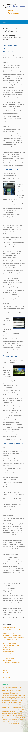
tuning (15, 721)
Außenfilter (4, 693)
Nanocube (5, 715)
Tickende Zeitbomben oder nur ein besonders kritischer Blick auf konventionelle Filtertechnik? (14, 639)
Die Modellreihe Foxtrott (8, 658)
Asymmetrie (5, 39)
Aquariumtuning (9, 35)
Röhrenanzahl (16, 719)
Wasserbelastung (5, 723)
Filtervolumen (6, 702)
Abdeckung (8, 687)
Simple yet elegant (10, 721)
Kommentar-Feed (7, 675)
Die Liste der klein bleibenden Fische (11, 662)
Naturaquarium (20, 717)
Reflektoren (11, 719)
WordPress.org (6, 677)
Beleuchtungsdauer (5, 695)
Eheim (19, 698)
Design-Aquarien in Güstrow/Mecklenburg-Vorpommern (15, 697)
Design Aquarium (5, 698)
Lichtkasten (18, 707)
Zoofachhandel (14, 723)
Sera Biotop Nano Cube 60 (9, 643)
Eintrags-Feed (6, 673)
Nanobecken (19, 713)
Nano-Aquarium (13, 713)
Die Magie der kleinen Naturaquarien (11, 653)
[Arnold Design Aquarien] (14, 6)
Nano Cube (12, 715)
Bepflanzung (21, 695)
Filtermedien (20, 700)
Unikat (19, 721)
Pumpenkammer (5, 719)
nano (23, 709)
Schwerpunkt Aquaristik (8, 651)
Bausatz (7, 693)
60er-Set (3, 687)
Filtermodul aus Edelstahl (9, 627)
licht (16, 705)
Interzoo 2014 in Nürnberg (9, 633)
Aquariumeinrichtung (17, 690)
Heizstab (19, 702)
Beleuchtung (14, 693)
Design (3, 697)
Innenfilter (11, 705)
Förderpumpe (14, 702)
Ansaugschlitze (13, 687)
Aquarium (6, 690)
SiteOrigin (17, 729)
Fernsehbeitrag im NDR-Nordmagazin (12, 635)
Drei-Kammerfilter (13, 698)
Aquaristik (18, 687)
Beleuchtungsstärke (13, 695)
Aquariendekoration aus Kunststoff (11, 656)
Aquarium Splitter (7, 660)
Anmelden (5, 670)
